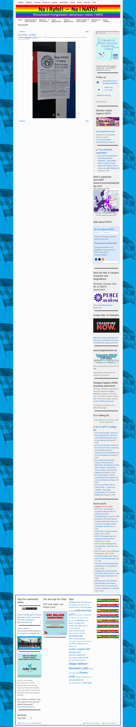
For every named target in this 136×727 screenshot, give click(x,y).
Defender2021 (79, 615)
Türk (94, 2)
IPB (79, 620)
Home (20, 20)
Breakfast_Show (78, 605)
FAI (81, 617)
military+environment (77, 630)
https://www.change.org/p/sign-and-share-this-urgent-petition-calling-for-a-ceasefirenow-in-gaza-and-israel (106, 340)
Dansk (72, 2)
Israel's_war (75, 626)
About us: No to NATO (43, 20)
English (20, 2)
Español (29, 2)
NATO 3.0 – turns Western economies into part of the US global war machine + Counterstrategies (105, 511)
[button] (96, 259)
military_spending (74, 633)
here (94, 399)
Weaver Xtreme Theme (92, 723)
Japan (84, 626)
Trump (74, 673)
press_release (74, 657)
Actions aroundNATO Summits (30, 20)
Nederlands (64, 2)
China (86, 605)
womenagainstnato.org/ (105, 131)
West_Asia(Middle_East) (76, 683)
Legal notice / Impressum (109, 723)
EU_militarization (74, 617)
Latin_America (74, 628)
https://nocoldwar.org (24, 622)
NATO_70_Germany (77, 639)
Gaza (86, 617)
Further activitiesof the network (82, 20)
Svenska (87, 2)
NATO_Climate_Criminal (76, 641)
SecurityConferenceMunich (77, 660)
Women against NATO (69, 20)
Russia (84, 658)
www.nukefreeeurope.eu (26, 707)
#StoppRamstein (76, 602)
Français (37, 2)
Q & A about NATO (104, 229)
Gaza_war (72, 620)
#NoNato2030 (23, 25)
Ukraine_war (80, 677)
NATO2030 (76, 636)
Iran (86, 620)
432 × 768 (42, 37)
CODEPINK (74, 607)
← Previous (21, 31)
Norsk (79, 2)
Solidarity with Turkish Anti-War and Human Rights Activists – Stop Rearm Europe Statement (107, 573)
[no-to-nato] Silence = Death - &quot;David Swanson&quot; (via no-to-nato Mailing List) (106, 477)
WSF (87, 683)
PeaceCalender (106, 20)
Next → (88, 31)
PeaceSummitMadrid (77, 655)
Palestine (75, 652)
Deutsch (45, 2)
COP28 (82, 607)
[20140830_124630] (54, 80)
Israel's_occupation (76, 623)
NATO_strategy (77, 643)
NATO (82, 633)
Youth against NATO (56, 20)
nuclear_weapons (79, 649)
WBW (79, 680)
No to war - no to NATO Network (32, 723)
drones (87, 615)
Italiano (54, 2)
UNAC (89, 677)
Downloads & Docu (95, 20)
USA (72, 680)
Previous (14, 11)
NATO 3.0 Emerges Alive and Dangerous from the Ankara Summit (105, 538)
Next (121, 11)
